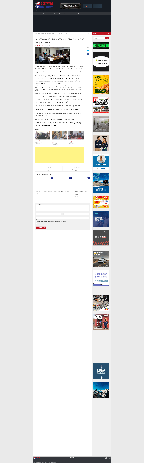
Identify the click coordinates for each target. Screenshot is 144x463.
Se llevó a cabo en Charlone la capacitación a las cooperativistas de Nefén (75, 140)
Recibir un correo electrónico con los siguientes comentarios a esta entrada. (51, 221)
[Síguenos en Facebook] (103, 33)
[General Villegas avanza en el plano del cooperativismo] (42, 135)
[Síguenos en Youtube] (105, 33)
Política (59, 13)
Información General (47, 13)
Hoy (39, 13)
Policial (53, 13)
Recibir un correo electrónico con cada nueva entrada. (46, 224)
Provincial (77, 13)
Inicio (36, 13)
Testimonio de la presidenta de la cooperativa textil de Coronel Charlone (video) (58, 141)
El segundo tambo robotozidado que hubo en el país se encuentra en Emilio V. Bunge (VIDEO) (80, 193)
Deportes (70, 13)
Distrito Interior (40, 45)
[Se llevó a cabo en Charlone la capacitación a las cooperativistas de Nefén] (76, 135)
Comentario (38, 204)
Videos (81, 13)
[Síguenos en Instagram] (108, 33)
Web (37, 216)
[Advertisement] (72, 24)
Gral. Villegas (38, 33)
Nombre (38, 212)
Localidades (64, 13)
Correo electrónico (67, 212)
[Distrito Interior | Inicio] (44, 5)
